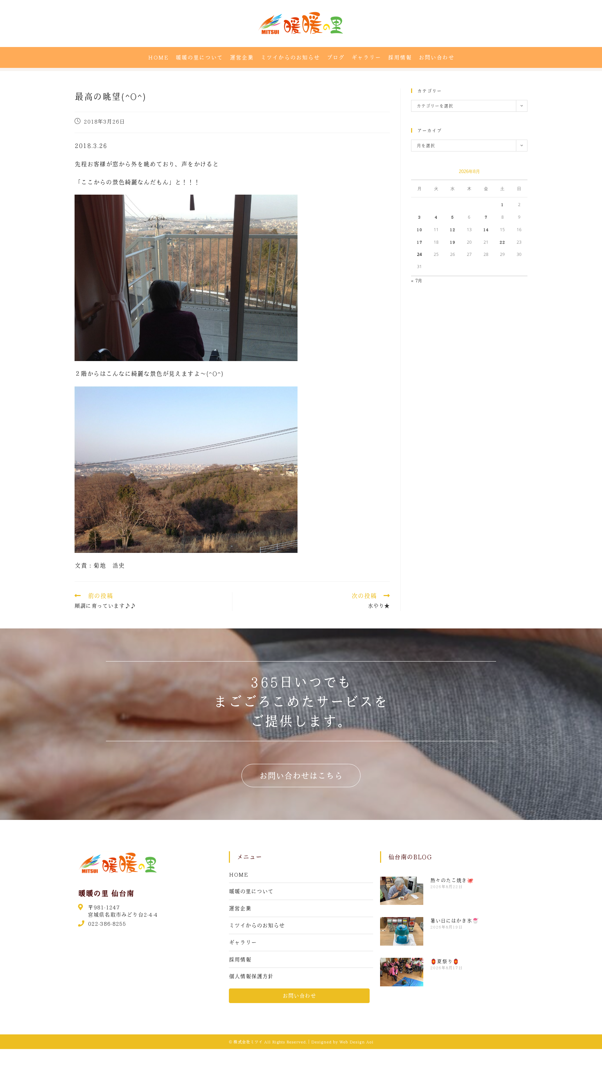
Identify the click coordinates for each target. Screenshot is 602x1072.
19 (452, 242)
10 (419, 229)
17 (419, 242)
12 (452, 229)
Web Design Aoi (356, 1042)
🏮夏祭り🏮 (444, 961)
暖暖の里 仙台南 (106, 893)
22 (502, 242)
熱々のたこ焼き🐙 (451, 880)
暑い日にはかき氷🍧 (454, 920)
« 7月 (416, 280)
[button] (301, 775)
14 (486, 229)
